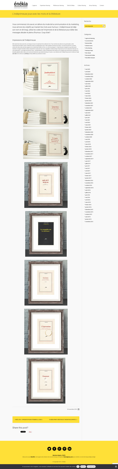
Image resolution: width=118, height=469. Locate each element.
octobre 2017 (88, 156)
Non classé (88, 53)
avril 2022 (87, 93)
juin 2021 (87, 117)
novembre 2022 (89, 76)
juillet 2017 (88, 163)
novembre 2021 (89, 105)
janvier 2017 (88, 178)
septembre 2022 (89, 81)
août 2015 (87, 216)
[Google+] (59, 449)
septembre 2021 (89, 110)
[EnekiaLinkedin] (70, 449)
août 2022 (87, 83)
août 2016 (87, 190)
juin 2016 (87, 195)
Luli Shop (26, 53)
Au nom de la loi (89, 40)
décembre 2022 (89, 74)
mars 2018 (88, 144)
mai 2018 (87, 139)
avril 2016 (87, 199)
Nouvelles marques (90, 57)
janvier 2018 (88, 149)
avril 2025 (87, 71)
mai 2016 (87, 197)
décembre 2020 (89, 132)
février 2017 (88, 175)
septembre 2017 (89, 158)
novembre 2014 (89, 221)
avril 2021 (87, 122)
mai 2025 (87, 69)
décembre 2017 (89, 151)
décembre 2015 (89, 209)
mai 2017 (87, 168)
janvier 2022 (88, 100)
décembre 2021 (89, 103)
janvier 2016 (88, 207)
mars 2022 (88, 95)
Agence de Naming (90, 38)
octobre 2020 (88, 137)
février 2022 (88, 98)
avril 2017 (87, 170)
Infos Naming (88, 48)
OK (78, 466)
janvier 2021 (88, 129)
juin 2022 (87, 88)
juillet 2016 (88, 192)
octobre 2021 (88, 108)
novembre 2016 (89, 183)
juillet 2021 (88, 115)
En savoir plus (91, 466)
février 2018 (88, 146)
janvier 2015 (88, 219)
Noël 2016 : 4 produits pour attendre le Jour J (28, 419)
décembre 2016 (89, 180)
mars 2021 (88, 125)
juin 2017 (87, 166)
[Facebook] (54, 449)
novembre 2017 (89, 154)
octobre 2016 (88, 185)
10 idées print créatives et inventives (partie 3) (62, 419)
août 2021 (87, 112)
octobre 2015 (88, 214)
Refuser (83, 466)
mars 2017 (88, 173)
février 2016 (88, 204)
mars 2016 (88, 202)
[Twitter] (49, 449)
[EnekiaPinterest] (64, 449)
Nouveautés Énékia (90, 55)
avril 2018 (87, 141)
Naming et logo (89, 50)
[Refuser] (116, 466)
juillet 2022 (88, 86)
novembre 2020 (89, 134)
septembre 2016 (89, 187)
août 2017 (87, 161)
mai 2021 (87, 120)
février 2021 (88, 127)
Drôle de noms (88, 45)
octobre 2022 (88, 79)
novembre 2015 (89, 212)
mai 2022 (87, 91)
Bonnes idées (88, 43)
